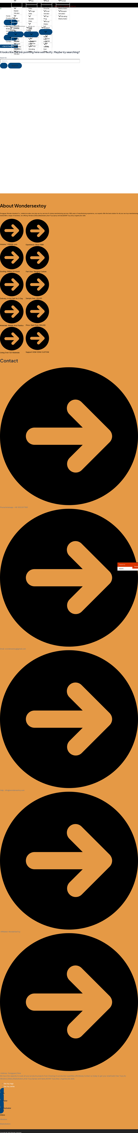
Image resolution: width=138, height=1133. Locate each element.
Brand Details (47, 40)
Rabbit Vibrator (17, 12)
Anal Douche (46, 7)
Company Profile (14, 29)
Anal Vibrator (46, 12)
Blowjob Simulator (62, 12)
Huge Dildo (31, 12)
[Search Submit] (4, 65)
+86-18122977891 (86, 6)
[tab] (71, 1083)
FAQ (33, 46)
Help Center (29, 29)
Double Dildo (31, 20)
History (16, 41)
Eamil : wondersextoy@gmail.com (100, 6)
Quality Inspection (17, 48)
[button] (69, 1093)
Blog (46, 46)
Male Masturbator (62, 7)
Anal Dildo (31, 7)
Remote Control (16, 27)
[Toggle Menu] (16, 34)
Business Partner (33, 42)
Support (47, 28)
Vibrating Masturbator (62, 17)
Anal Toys (73, 6)
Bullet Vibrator (17, 19)
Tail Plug (46, 17)
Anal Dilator (46, 23)
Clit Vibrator (17, 53)
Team (18, 44)
